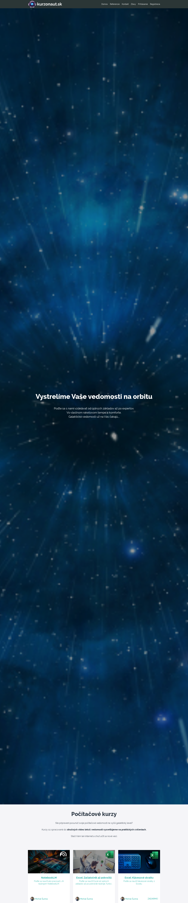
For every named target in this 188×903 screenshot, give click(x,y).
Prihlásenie (143, 4)
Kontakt (125, 4)
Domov (104, 4)
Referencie (115, 4)
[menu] (129, 4)
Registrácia (155, 4)
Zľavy (133, 4)
